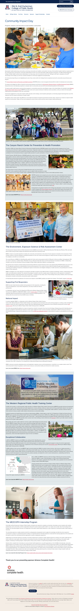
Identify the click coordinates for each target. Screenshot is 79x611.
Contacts (48, 14)
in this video (69, 278)
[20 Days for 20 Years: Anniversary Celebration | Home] (19, 8)
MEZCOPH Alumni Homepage (66, 9)
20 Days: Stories (13, 14)
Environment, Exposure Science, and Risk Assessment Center (56, 84)
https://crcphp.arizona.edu (26, 194)
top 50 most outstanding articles (40, 311)
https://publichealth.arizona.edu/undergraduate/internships (39, 553)
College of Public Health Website (65, 6)
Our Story (20, 14)
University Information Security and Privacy (39, 604)
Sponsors (32, 14)
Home (7, 14)
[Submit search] (71, 1)
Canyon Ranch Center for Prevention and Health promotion (19, 82)
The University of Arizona (49, 606)
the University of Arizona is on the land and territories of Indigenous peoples (35, 598)
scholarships (69, 583)
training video (34, 292)
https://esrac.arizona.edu (25, 368)
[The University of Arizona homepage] (13, 1)
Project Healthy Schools (47, 189)
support (40, 583)
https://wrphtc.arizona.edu (28, 479)
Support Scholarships (40, 14)
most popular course (53, 444)
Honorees (26, 14)
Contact (72, 594)
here (53, 185)
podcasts (53, 417)
